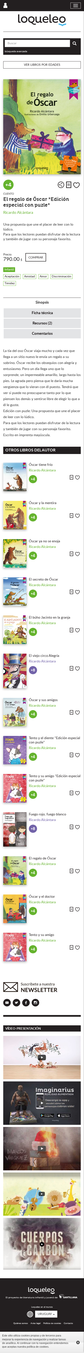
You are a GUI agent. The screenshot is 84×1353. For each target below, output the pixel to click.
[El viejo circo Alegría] (14, 671)
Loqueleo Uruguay (42, 20)
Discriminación (61, 276)
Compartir (61, 185)
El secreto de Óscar (43, 579)
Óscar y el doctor (42, 896)
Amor (43, 276)
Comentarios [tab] (42, 333)
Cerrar (78, 1342)
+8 (33, 670)
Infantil (9, 269)
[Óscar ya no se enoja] (14, 553)
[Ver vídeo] (42, 1057)
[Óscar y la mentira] (14, 515)
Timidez (10, 283)
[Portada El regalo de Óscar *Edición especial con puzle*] (42, 126)
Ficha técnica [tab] (42, 313)
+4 (8, 185)
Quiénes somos (20, 1323)
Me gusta (76, 185)
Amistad (29, 276)
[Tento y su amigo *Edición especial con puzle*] (14, 788)
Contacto (68, 1323)
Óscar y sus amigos (43, 700)
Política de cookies (52, 1323)
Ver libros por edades (42, 64)
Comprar (35, 257)
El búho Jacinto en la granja (49, 617)
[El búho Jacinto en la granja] (14, 629)
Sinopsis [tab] (42, 302)
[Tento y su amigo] (14, 947)
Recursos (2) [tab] (42, 323)
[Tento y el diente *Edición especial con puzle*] (14, 750)
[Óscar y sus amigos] (14, 712)
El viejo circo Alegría (44, 655)
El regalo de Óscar (42, 858)
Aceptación (12, 276)
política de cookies (37, 1346)
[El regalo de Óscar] (14, 870)
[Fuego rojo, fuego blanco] (14, 829)
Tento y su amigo (41, 935)
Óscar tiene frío (41, 464)
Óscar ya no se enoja (44, 541)
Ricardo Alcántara (18, 213)
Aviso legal (35, 1323)
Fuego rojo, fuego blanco (47, 814)
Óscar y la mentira (42, 503)
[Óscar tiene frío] (14, 477)
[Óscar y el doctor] (14, 908)
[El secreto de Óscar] (14, 591)
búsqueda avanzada (16, 51)
